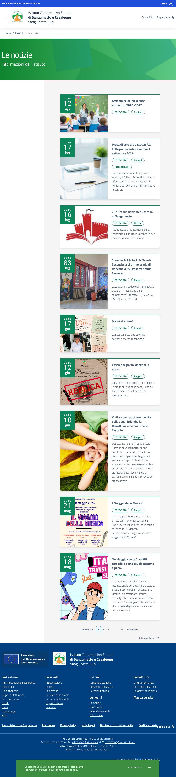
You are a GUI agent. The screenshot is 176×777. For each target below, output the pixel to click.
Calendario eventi (100, 711)
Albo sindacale (10, 691)
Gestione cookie (148, 725)
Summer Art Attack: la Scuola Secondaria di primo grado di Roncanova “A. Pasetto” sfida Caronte (131, 266)
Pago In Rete (9, 711)
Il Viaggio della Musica (127, 503)
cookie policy (72, 770)
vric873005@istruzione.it (85, 742)
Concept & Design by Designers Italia (137, 759)
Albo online (8, 687)
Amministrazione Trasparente (18, 682)
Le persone (52, 691)
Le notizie (95, 703)
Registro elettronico (13, 695)
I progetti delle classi (145, 691)
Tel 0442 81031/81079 (53, 742)
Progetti (138, 280)
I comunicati (96, 707)
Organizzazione (54, 703)
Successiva (132, 629)
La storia (51, 707)
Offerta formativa (144, 682)
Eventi (137, 328)
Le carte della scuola (57, 699)
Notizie (137, 223)
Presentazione (54, 682)
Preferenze (135, 767)
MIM (4, 715)
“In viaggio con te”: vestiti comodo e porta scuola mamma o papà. (133, 563)
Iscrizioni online (10, 699)
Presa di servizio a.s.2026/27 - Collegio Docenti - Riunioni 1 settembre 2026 (132, 149)
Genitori (138, 112)
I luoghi (50, 687)
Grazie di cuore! (122, 321)
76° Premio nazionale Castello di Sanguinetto (132, 214)
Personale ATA (122, 166)
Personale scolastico (101, 687)
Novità (19, 33)
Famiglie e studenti (100, 682)
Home (7, 33)
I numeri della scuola (57, 695)
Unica (5, 707)
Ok (149, 767)
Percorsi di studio (99, 691)
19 (121, 629)
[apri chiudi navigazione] (5, 17)
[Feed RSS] (172, 17)
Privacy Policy (68, 725)
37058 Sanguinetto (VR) (101, 738)
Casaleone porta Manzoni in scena (130, 367)
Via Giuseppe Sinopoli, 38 (74, 738)
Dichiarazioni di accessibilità (116, 725)
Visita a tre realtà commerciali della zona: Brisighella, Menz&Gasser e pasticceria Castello (132, 424)
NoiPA (5, 703)
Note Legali (88, 725)
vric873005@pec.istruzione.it (120, 742)
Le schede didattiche (145, 687)
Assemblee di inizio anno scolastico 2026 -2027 (128, 102)
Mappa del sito (144, 697)
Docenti (138, 160)
